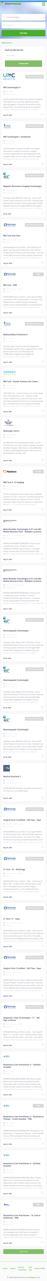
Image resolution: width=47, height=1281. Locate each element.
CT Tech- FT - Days (11, 919)
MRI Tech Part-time (11, 236)
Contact (13, 1268)
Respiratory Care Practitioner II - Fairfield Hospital (21, 1164)
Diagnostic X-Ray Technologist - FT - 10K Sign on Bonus (21, 1019)
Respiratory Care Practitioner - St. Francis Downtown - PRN (21, 1216)
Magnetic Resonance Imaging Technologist (22, 186)
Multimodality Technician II (15, 334)
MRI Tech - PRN (10, 285)
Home (5, 1268)
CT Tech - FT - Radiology (14, 869)
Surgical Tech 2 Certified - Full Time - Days (22, 820)
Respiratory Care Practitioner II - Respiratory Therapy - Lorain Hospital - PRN (23, 1117)
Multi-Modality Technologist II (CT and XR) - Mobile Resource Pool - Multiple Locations (22, 530)
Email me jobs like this (14, 50)
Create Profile (39, 1268)
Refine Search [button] (6, 43)
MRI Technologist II (11, 87)
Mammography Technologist (16, 631)
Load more (23, 1251)
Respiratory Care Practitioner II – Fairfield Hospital (22, 1066)
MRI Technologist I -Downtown (17, 137)
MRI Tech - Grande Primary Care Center (20, 381)
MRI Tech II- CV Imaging (13, 482)
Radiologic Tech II (11, 431)
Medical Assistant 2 (12, 776)
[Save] (43, 114)
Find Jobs (23, 33)
